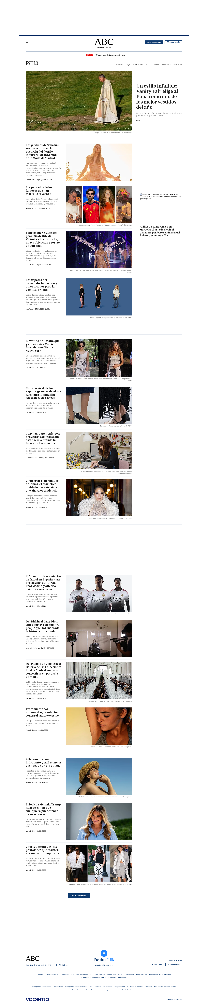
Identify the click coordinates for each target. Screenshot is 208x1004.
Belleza (156, 65)
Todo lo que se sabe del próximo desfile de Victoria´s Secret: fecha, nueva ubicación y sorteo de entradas (43, 239)
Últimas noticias (136, 986)
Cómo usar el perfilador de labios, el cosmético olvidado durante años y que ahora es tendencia (42, 485)
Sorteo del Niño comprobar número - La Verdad (109, 990)
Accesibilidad (141, 974)
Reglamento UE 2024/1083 (160, 974)
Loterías (148, 986)
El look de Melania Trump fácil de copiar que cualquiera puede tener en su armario (43, 809)
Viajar (128, 65)
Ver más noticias (78, 895)
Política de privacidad (79, 974)
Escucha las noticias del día (165, 986)
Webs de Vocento (174, 999)
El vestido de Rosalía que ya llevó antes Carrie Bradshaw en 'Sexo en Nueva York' (42, 346)
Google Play (175, 964)
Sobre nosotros (52, 974)
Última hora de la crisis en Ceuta (110, 55)
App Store (158, 964)
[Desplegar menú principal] (27, 42)
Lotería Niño (58, 986)
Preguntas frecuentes (80, 990)
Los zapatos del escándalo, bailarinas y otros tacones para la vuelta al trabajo (41, 285)
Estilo (32, 63)
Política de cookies (97, 974)
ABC (138, 120)
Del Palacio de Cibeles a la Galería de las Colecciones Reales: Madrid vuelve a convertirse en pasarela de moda (43, 670)
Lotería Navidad (95, 986)
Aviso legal (130, 974)
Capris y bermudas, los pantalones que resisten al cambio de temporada (42, 850)
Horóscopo (107, 986)
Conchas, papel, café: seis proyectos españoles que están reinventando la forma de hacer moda (43, 438)
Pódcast (133, 990)
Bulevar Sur (177, 65)
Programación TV (121, 986)
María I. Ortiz (31, 180)
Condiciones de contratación (93, 977)
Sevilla (108, 47)
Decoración (166, 65)
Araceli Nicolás (32, 208)
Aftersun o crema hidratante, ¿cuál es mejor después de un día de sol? (43, 762)
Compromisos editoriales (116, 977)
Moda (148, 65)
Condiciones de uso (115, 974)
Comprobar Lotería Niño (41, 986)
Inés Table (30, 309)
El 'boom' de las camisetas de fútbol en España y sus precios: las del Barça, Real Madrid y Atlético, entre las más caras (43, 582)
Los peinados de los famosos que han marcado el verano (39, 191)
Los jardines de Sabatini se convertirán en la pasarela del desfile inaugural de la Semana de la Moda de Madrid (42, 151)
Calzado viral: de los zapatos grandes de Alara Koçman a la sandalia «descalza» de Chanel (43, 393)
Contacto (64, 974)
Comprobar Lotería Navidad (75, 986)
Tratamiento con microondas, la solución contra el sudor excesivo (42, 712)
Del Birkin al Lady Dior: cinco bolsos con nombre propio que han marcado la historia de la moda (43, 626)
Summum (119, 65)
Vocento (40, 974)
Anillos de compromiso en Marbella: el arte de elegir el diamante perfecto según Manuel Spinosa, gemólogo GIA (160, 231)
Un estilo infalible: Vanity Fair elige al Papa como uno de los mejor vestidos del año (157, 96)
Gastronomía (138, 65)
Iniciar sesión (175, 42)
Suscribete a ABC (154, 42)
